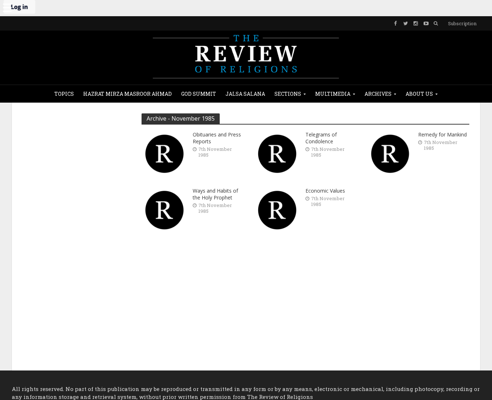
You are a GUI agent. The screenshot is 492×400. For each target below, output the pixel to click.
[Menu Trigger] (7, 7)
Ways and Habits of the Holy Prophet (215, 194)
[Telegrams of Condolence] (277, 153)
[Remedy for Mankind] (390, 153)
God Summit (198, 93)
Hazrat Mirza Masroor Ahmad (127, 93)
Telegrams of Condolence (321, 138)
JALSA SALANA (245, 93)
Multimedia (332, 93)
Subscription (462, 23)
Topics (64, 93)
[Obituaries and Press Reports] (164, 153)
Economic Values (325, 190)
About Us (419, 93)
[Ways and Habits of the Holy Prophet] (164, 209)
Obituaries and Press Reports (217, 138)
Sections (287, 93)
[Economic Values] (277, 209)
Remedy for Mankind (442, 134)
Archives (378, 93)
